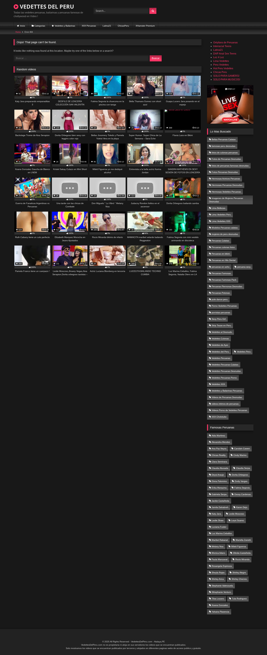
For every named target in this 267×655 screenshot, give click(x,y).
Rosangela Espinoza (222, 566)
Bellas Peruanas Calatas (224, 139)
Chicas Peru (220, 72)
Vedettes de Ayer (220, 345)
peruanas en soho (220, 267)
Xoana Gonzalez (220, 605)
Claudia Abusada (220, 468)
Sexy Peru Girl (219, 319)
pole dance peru (220, 299)
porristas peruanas (221, 312)
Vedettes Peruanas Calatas (225, 364)
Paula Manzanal (219, 559)
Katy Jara (216, 513)
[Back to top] (257, 646)
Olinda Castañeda (242, 553)
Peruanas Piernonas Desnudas (227, 286)
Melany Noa (217, 546)
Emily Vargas (241, 481)
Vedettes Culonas (220, 338)
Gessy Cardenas (242, 494)
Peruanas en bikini (221, 253)
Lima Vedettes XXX (221, 221)
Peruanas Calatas (220, 240)
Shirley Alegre (239, 572)
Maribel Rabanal (220, 540)
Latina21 (107, 26)
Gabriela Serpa (219, 494)
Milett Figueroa (238, 546)
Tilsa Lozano (218, 598)
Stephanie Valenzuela (222, 585)
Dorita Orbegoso (240, 474)
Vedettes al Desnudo (222, 332)
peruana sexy (244, 267)
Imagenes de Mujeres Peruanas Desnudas (226, 200)
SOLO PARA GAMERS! (226, 75)
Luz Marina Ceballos (222, 533)
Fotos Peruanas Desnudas (225, 172)
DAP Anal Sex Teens (224, 53)
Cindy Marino (239, 455)
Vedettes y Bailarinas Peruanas (227, 390)
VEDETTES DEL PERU (46, 6)
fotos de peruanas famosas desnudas (230, 165)
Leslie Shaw (217, 520)
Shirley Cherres (239, 579)
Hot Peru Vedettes (223, 68)
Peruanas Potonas (221, 293)
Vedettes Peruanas (221, 358)
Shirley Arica (218, 579)
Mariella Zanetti (243, 540)
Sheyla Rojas (218, 572)
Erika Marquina (219, 487)
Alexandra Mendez (221, 442)
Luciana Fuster (219, 527)
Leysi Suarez (237, 520)
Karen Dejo (241, 507)
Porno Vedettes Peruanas (224, 306)
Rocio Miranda (242, 559)
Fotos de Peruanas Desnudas (226, 159)
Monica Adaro (218, 553)
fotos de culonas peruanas (225, 152)
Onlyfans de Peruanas (225, 42)
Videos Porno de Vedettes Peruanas (229, 410)
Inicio (22, 26)
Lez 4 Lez (218, 57)
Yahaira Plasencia (220, 611)
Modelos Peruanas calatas (225, 227)
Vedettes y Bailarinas (65, 26)
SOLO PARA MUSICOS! (226, 79)
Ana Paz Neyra (219, 448)
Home (18, 32)
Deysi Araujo (218, 474)
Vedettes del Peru (220, 351)
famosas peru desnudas (223, 146)
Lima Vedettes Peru (221, 214)
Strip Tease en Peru (221, 325)
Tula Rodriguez (239, 598)
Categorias (39, 26)
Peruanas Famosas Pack (224, 280)
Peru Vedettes (221, 64)
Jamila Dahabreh (220, 507)
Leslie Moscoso (236, 513)
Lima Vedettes (221, 61)
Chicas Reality (219, 455)
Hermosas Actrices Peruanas (226, 178)
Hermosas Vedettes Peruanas (226, 191)
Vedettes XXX (218, 384)
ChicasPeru (123, 26)
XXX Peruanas (89, 26)
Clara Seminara (219, 461)
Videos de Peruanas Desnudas (227, 397)
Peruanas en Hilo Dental (223, 260)
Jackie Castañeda (220, 501)
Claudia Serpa (243, 468)
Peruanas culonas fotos (223, 247)
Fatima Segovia (242, 487)
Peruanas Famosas (221, 273)
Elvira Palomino (219, 481)
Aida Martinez (218, 435)
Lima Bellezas (218, 208)
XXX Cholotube (219, 416)
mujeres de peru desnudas (225, 234)
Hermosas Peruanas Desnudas (227, 185)
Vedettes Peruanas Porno (224, 377)
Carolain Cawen (242, 448)
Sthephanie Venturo (221, 592)
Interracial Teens (222, 46)
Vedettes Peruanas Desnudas (226, 371)
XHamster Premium (145, 26)
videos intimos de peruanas (225, 404)
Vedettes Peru (244, 351)
